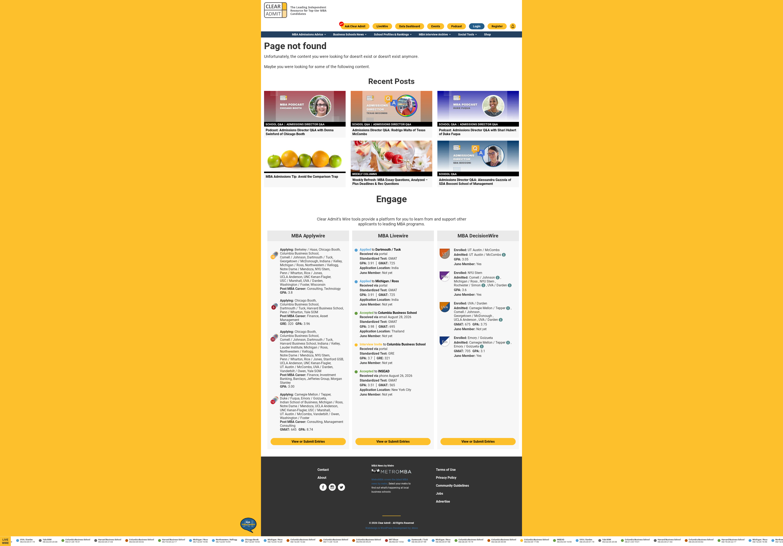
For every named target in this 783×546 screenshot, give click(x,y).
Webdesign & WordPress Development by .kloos (391, 528)
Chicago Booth (244, 539)
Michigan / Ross (192, 539)
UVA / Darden (18, 539)
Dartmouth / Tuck (412, 539)
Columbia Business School (70, 539)
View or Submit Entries (308, 441)
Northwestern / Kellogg (218, 539)
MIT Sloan (385, 539)
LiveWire (5, 541)
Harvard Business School (101, 539)
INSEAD (552, 539)
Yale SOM (39, 539)
